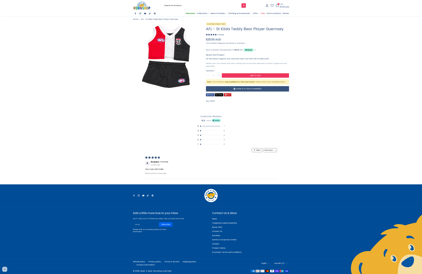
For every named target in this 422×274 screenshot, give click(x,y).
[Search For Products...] (243, 5)
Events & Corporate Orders (224, 239)
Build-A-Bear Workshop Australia (155, 271)
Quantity (210, 70)
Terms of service (171, 261)
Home (135, 19)
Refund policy (139, 261)
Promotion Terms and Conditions (227, 252)
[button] (282, 5)
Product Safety (219, 248)
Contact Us (217, 231)
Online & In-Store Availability (249, 88)
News (214, 219)
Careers (215, 244)
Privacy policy (154, 261)
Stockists (216, 235)
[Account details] (267, 5)
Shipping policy (189, 261)
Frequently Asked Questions (224, 223)
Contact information (145, 265)
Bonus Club (217, 227)
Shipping (221, 43)
